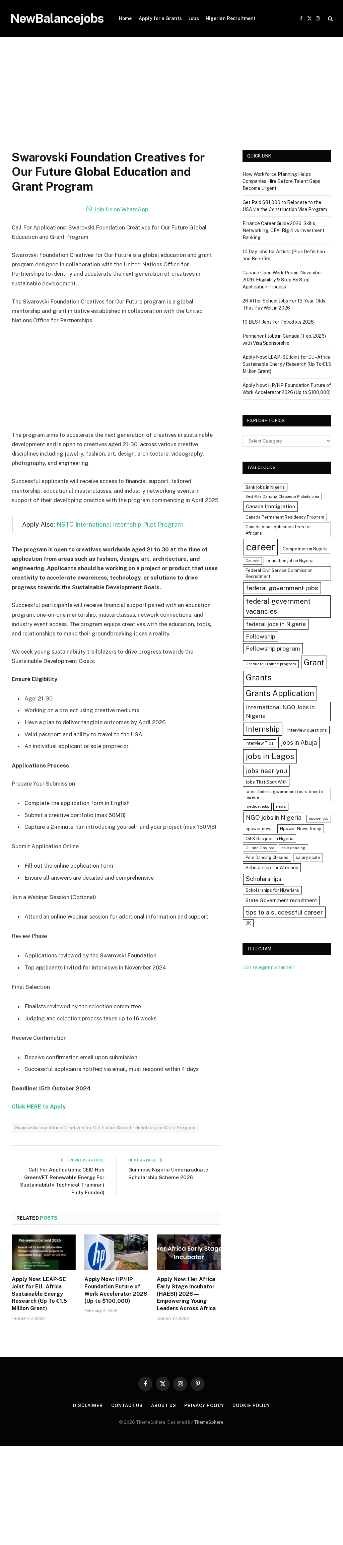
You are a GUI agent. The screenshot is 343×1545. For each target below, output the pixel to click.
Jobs (194, 18)
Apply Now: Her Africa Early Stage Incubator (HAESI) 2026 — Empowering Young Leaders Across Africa (186, 1294)
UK (248, 923)
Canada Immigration (270, 506)
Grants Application (280, 693)
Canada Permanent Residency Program (285, 517)
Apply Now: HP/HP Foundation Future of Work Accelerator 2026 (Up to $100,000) (115, 1290)
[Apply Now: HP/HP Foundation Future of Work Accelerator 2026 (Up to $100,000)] (116, 1252)
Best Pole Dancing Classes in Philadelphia (282, 496)
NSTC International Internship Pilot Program (120, 524)
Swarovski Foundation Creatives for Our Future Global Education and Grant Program (105, 1127)
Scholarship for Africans (272, 867)
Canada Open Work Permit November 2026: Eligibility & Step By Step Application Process (282, 279)
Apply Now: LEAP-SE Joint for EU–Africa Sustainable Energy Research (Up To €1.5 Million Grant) (39, 1294)
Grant (314, 662)
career (260, 547)
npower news (259, 828)
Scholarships (263, 878)
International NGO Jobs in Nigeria (280, 711)
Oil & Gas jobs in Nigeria (269, 838)
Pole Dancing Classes (267, 857)
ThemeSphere (208, 1422)
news (281, 806)
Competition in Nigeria (305, 548)
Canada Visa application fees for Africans (278, 530)
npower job (318, 818)
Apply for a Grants (160, 18)
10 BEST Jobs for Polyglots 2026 (278, 322)
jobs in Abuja (299, 742)
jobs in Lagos (270, 756)
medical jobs (257, 806)
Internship (263, 729)
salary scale (308, 857)
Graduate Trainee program (271, 664)
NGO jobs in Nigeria (273, 817)
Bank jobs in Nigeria (265, 487)
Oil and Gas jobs (260, 848)
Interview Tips (260, 743)
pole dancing (293, 848)
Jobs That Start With (266, 782)
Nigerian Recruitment (231, 18)
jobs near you (266, 771)
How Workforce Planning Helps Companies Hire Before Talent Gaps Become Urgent (281, 181)
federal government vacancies (278, 606)
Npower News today (300, 828)
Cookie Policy (251, 1405)
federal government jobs (282, 588)
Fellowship (260, 636)
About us (163, 1405)
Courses (252, 560)
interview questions (307, 730)
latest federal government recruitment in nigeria (285, 794)
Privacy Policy (204, 1405)
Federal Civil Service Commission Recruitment (279, 573)
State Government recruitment (281, 900)
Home (125, 18)
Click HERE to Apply (39, 1106)
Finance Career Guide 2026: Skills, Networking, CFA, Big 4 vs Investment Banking (284, 230)
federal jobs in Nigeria (276, 624)
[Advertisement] (171, 100)
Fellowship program (273, 648)
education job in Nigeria (290, 560)
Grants (259, 677)
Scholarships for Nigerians (272, 890)
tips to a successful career (284, 912)
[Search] (330, 18)
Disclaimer (88, 1405)
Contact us (127, 1405)
